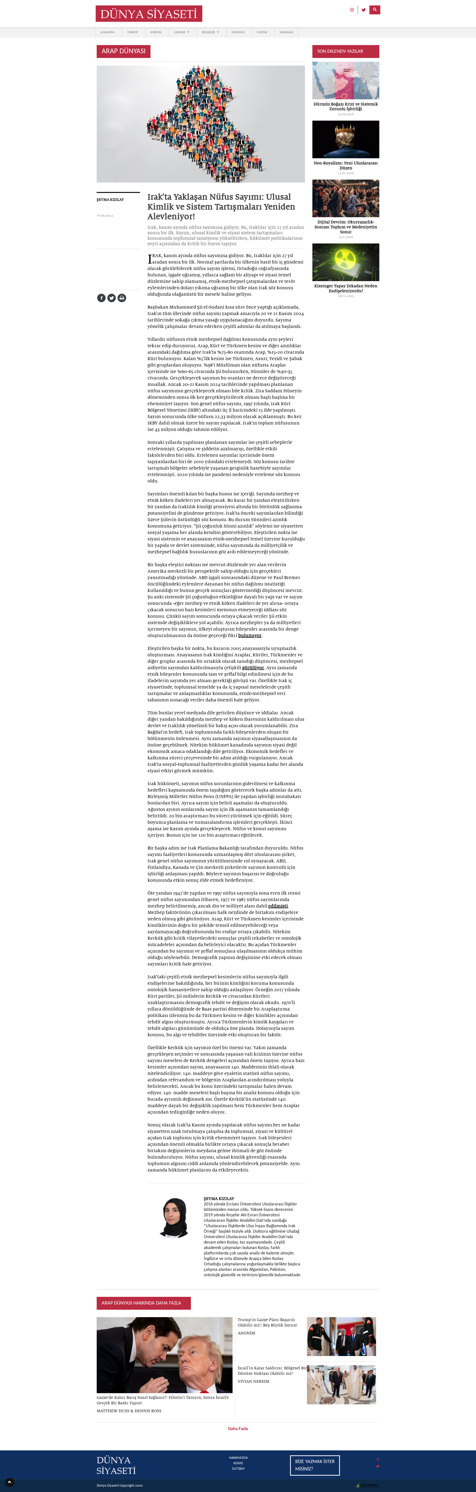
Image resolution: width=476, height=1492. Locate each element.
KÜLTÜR (262, 32)
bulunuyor (250, 635)
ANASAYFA (108, 32)
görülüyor (253, 667)
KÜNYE (238, 1463)
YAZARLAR (286, 32)
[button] (9, 1482)
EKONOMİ (238, 32)
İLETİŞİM (238, 1469)
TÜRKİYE (132, 32)
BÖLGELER (208, 32)
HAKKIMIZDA (238, 1458)
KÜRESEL (156, 32)
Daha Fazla (238, 1429)
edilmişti (278, 906)
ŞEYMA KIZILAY (110, 199)
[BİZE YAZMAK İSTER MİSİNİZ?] (334, 1456)
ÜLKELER (179, 32)
